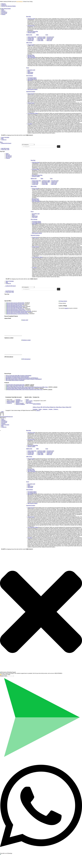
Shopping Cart (19, 400)
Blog (2, 138)
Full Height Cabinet (32, 77)
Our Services (4, 12)
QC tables (30, 123)
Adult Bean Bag (31, 18)
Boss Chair (49, 40)
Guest (6, 416)
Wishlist (17, 402)
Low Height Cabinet (32, 78)
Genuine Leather (31, 32)
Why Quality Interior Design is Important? (15, 380)
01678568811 (19, 1)
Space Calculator (5, 137)
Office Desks (29, 42)
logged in (67, 308)
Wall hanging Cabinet (32, 89)
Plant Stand (30, 73)
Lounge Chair (50, 38)
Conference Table (41, 36)
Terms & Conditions (20, 404)
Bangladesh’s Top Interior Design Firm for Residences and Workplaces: (22, 377)
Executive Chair (50, 36)
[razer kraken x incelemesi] (41, 854)
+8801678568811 (37, 403)
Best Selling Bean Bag (33, 31)
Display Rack (31, 93)
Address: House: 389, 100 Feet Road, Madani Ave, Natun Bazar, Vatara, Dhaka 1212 (52, 407)
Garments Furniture (30, 91)
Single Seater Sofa (32, 36)
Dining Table (40, 39)
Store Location (29, 400)
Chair (46, 34)
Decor (27, 67)
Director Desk (31, 44)
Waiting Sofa (29, 34)
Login (2, 411)
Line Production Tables (33, 113)
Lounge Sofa (30, 40)
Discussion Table (41, 38)
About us (3, 10)
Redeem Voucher (20, 403)
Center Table (40, 40)
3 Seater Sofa (31, 39)
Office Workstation (32, 57)
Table (37, 34)
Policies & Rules (10, 402)
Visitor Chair (49, 39)
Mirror (29, 71)
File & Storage (29, 75)
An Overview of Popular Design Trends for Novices (17, 376)
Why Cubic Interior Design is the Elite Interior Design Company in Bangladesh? (24, 379)
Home (2, 9)
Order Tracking (29, 403)
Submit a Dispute (11, 400)
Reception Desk (31, 56)
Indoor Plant (30, 72)
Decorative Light (31, 70)
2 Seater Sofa (31, 38)
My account (28, 402)
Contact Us (3, 139)
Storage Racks (31, 103)
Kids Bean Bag (31, 25)
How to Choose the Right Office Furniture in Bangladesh (18, 375)
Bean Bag (28, 16)
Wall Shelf (30, 80)
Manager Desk (31, 55)
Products (3, 14)
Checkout (18, 399)
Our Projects (4, 13)
